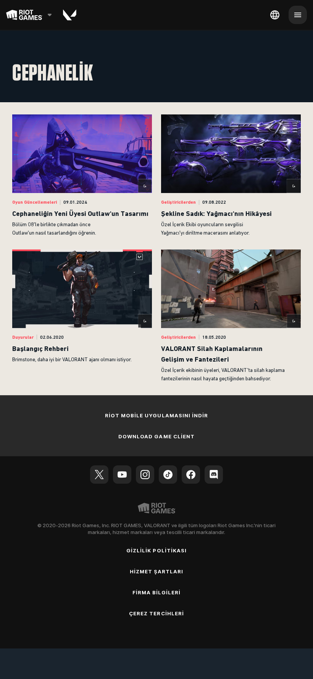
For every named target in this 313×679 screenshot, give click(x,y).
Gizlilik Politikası (156, 550)
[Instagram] (145, 474)
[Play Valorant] (69, 15)
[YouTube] (122, 474)
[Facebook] (190, 474)
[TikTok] (168, 474)
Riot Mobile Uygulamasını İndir (156, 415)
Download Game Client (156, 436)
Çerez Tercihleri (156, 613)
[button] (82, 175)
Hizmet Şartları (157, 571)
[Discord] (213, 474)
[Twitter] (99, 474)
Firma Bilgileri (156, 592)
